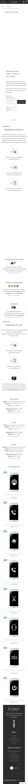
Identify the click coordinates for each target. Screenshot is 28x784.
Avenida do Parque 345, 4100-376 (16, 425)
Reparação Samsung (13, 110)
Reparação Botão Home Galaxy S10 (14, 553)
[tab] (14, 119)
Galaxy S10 (13, 108)
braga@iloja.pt (11, 451)
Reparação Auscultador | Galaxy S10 (14, 524)
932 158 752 (20, 403)
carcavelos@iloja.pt (16, 405)
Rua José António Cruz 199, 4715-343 (16, 447)
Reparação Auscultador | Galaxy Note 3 (14, 582)
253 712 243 (13, 449)
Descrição (14, 120)
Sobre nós (14, 735)
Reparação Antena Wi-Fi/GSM (14, 611)
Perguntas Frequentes (13, 389)
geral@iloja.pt (20, 451)
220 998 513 (13, 427)
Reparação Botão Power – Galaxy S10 (14, 700)
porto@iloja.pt (16, 429)
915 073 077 (20, 449)
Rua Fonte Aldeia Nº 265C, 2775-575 (16, 401)
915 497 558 (20, 427)
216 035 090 (13, 403)
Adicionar (21, 101)
